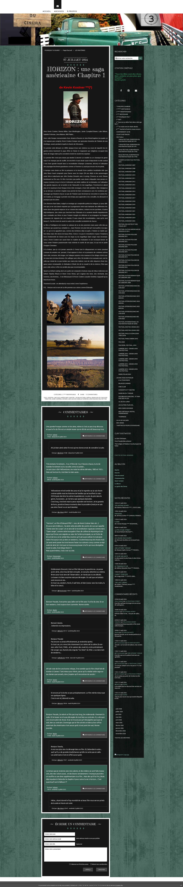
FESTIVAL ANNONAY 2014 (126, 188)
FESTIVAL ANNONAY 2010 (126, 175)
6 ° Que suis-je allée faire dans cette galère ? (128, 123)
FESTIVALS (119, 137)
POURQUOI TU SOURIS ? (52, 50)
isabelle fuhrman (83, 399)
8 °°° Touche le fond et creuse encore (128, 129)
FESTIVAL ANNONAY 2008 (126, 168)
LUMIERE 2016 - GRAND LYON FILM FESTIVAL (128, 354)
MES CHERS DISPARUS (125, 408)
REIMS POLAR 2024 (124, 374)
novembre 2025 (121, 733)
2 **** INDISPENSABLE (69, 394)
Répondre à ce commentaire (95, 436)
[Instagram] (128, 90)
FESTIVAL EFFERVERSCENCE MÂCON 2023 (129, 292)
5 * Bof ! (118, 119)
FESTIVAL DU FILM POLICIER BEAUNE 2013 (127, 240)
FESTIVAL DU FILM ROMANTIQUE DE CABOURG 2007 (129, 276)
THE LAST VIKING (121, 582)
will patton (102, 399)
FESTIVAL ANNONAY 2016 (126, 194)
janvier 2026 (120, 728)
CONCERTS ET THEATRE (126, 390)
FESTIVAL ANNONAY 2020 (126, 208)
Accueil (47, 11)
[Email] (57, 4)
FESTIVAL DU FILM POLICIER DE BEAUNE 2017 (128, 271)
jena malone (93, 399)
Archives (59, 11)
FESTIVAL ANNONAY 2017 (126, 198)
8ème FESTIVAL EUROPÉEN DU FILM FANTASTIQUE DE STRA (128, 150)
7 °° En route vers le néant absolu (127, 126)
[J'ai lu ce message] (181, 885)
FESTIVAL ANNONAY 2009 (126, 171)
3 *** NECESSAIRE (122, 114)
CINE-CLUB (122, 386)
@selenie (60, 453)
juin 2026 (118, 714)
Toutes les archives (122, 738)
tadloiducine (61, 658)
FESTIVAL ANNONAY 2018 (126, 201)
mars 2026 (119, 722)
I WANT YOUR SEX (121, 574)
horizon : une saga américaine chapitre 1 (61, 397)
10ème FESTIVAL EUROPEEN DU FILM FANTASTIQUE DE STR (129, 140)
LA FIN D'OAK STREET (122, 530)
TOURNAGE (122, 416)
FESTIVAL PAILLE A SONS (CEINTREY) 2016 (128, 334)
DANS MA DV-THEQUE (125, 393)
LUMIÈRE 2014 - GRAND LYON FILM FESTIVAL (128, 370)
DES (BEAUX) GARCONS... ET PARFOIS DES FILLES (129, 397)
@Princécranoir (62, 591)
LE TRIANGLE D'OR (121, 566)
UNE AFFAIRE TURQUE (123, 548)
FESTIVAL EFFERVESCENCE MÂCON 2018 (128, 312)
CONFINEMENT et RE (123, 132)
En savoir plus (119, 885)
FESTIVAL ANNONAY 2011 (126, 178)
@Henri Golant (119, 674)
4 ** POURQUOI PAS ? (123, 117)
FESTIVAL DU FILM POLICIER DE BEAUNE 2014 (128, 256)
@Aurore (60, 703)
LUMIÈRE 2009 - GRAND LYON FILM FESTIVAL (128, 360)
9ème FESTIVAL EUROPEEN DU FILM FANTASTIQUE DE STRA (128, 155)
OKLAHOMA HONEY (122, 505)
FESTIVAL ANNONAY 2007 (126, 165)
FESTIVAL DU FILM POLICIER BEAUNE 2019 (127, 251)
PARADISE (118, 514)
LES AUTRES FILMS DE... (126, 405)
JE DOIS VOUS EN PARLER (124, 378)
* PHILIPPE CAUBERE (123, 106)
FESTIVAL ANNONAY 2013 (126, 185)
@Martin (117, 684)
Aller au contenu (7, 2)
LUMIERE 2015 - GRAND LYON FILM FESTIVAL (128, 349)
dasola (55, 610)
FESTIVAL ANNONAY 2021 (126, 211)
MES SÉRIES (120, 423)
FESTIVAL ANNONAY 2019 (126, 204)
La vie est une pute (122, 420)
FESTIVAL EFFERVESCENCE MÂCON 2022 (128, 317)
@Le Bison (61, 512)
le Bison (55, 477)
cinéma (88, 397)
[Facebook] (121, 90)
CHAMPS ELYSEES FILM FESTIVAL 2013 (129, 161)
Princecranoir (57, 556)
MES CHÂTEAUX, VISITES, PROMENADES (126, 412)
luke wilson (72, 399)
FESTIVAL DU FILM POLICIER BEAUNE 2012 (127, 235)
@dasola (60, 631)
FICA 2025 (121, 342)
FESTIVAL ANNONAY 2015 (126, 191)
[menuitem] (46, 11)
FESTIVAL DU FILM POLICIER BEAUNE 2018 (127, 245)
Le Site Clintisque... (121, 438)
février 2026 (120, 725)
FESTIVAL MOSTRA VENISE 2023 (128, 330)
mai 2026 (118, 717)
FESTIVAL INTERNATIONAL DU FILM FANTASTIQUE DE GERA (128, 323)
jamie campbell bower (59, 399)
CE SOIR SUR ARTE (121, 556)
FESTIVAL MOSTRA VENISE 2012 (128, 327)
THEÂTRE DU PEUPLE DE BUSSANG (128, 425)
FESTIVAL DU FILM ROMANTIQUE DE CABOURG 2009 (129, 281)
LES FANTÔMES (80, 50)
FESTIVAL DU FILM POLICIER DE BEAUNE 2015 (128, 261)
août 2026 (119, 709)
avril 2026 (119, 720)
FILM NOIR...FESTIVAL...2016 (127, 345)
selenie (55, 435)
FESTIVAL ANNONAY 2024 (126, 217)
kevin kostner (81, 397)
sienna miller (96, 397)
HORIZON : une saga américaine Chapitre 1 (75, 72)
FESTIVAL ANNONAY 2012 (126, 181)
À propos (72, 11)
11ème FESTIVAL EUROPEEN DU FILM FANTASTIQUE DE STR (129, 145)
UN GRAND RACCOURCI (123, 538)
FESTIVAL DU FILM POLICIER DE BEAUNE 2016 (128, 266)
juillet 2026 (119, 711)
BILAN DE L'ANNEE (124, 383)
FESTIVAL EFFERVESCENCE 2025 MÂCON (129, 307)
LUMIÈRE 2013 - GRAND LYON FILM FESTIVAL (128, 365)
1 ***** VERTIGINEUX (123, 109)
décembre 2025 (121, 731)
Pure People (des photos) (123, 441)
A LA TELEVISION (124, 380)
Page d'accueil (67, 50)
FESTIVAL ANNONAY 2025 (126, 221)
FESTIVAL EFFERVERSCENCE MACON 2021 (129, 287)
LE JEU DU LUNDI (124, 401)
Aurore (55, 680)
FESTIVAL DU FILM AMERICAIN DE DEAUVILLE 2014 (129, 230)
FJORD (117, 522)
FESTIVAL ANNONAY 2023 (126, 214)
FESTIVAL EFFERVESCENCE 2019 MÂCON (129, 297)
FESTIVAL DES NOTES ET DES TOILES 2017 (128, 225)
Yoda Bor (117, 622)
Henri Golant (119, 481)
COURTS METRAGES (123, 134)
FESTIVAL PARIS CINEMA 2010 (128, 338)
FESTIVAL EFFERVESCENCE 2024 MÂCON (129, 302)
